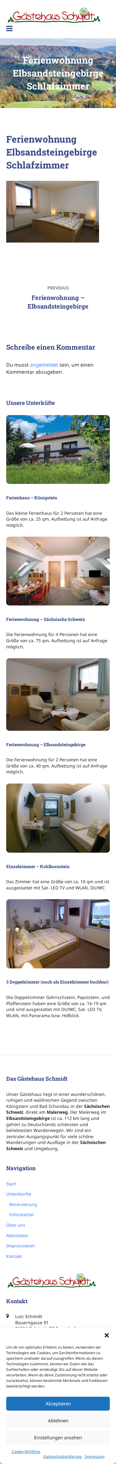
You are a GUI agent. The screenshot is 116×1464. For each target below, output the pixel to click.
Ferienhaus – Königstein (31, 498)
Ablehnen (58, 1420)
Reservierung (23, 1204)
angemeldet (44, 364)
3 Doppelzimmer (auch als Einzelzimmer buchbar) (57, 982)
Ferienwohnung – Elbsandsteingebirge (45, 744)
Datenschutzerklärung (62, 1456)
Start (11, 1184)
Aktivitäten (17, 1235)
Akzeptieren (58, 1403)
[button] (107, 1335)
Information (21, 1214)
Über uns (15, 1225)
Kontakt (14, 1256)
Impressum (95, 1456)
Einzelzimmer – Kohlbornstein (38, 866)
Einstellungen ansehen (58, 1437)
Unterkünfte (18, 1194)
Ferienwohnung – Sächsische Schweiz (45, 619)
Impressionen (20, 1246)
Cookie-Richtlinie (26, 1451)
